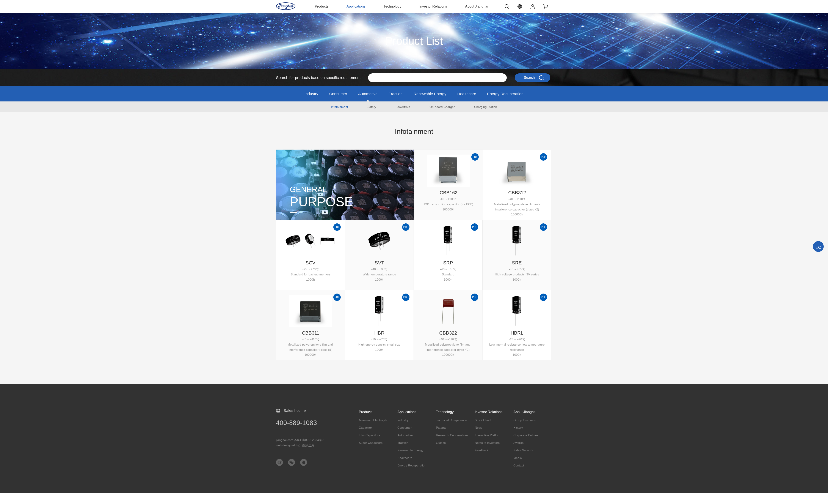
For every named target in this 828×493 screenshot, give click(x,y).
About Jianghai (476, 6)
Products (321, 6)
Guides (441, 442)
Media (517, 458)
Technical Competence (451, 420)
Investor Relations (433, 6)
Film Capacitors (369, 435)
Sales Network (523, 450)
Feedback (481, 450)
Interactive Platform (488, 435)
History (518, 427)
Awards (518, 442)
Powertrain (402, 107)
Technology (392, 6)
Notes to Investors (487, 442)
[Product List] (414, 15)
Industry (311, 94)
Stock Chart (483, 420)
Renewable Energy (430, 94)
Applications (356, 6)
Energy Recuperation (505, 94)
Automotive (368, 94)
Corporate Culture (525, 435)
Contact (518, 465)
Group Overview (524, 420)
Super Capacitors (371, 442)
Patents (441, 427)
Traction (396, 94)
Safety (371, 107)
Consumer (338, 94)
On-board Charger (442, 107)
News (478, 427)
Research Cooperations (452, 435)
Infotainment (339, 107)
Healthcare (466, 94)
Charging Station (485, 107)
